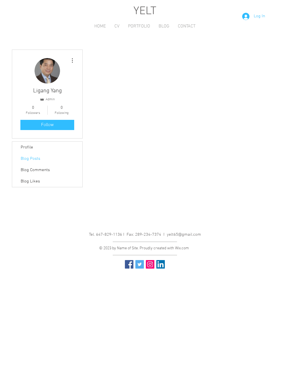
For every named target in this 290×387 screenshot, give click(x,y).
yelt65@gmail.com (184, 234)
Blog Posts (30, 158)
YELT (144, 11)
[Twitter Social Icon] (139, 264)
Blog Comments (35, 170)
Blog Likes (30, 181)
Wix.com (182, 248)
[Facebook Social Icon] (129, 264)
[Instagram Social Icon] (150, 264)
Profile (27, 147)
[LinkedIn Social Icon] (160, 264)
